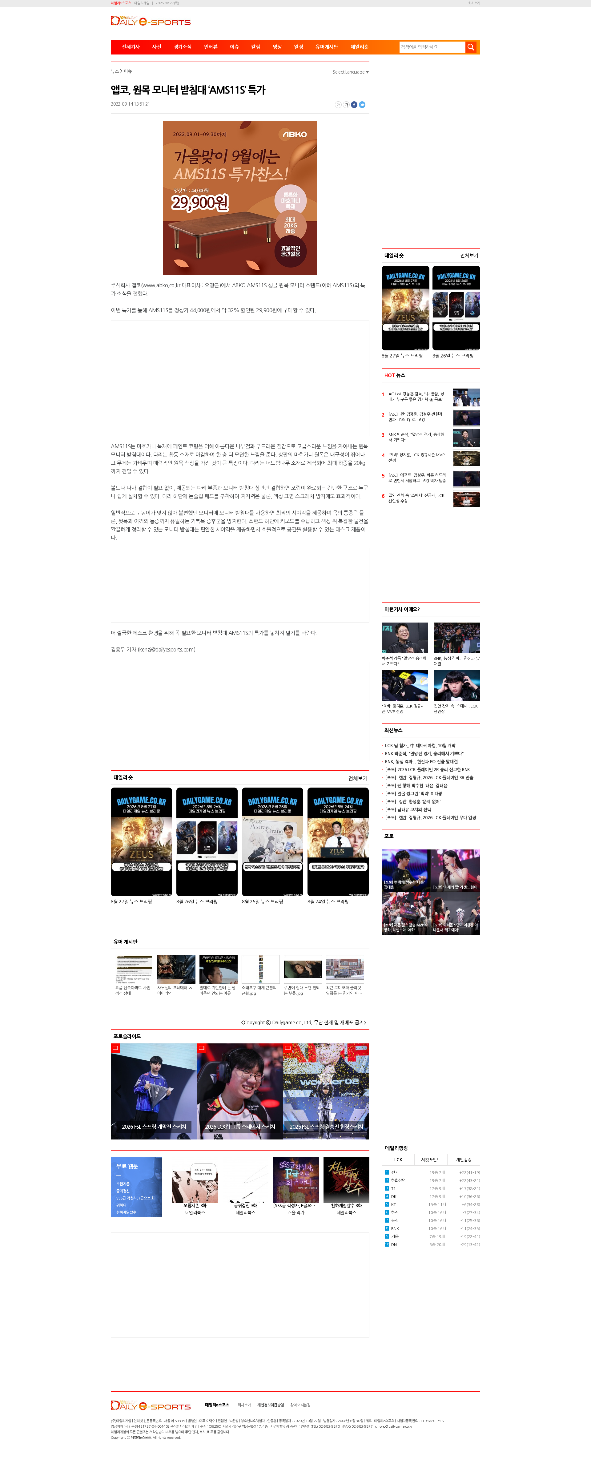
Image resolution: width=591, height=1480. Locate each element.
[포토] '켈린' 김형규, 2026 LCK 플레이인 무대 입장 (430, 818)
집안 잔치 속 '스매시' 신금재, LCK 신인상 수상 (416, 498)
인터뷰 (211, 47)
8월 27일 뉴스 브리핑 (131, 901)
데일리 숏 (123, 777)
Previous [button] (117, 1091)
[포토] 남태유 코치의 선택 (408, 810)
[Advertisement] (191, 377)
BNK (392, 1229)
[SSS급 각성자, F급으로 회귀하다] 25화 (296, 1206)
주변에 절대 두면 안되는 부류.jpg (302, 990)
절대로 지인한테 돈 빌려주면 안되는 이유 (217, 990)
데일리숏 (360, 47)
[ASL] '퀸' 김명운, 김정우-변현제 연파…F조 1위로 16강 (415, 417)
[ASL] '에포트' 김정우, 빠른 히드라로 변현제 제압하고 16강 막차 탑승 (417, 478)
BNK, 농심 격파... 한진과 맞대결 (456, 661)
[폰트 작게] (338, 104)
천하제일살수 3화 (346, 1206)
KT (391, 1205)
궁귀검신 (123, 1191)
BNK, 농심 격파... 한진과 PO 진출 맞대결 (421, 762)
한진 (392, 1213)
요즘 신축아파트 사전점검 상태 (132, 990)
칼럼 (255, 47)
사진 (156, 47)
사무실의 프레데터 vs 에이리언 (174, 990)
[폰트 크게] (346, 104)
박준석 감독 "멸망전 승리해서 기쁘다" (404, 661)
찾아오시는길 (300, 1405)
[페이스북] (354, 104)
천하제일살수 (126, 1212)
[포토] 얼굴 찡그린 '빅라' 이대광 (413, 794)
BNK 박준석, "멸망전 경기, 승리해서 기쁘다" (416, 437)
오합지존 (123, 1184)
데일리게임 (141, 3)
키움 (392, 1237)
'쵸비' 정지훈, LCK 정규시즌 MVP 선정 (416, 457)
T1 (391, 1189)
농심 (392, 1221)
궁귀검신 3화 (245, 1206)
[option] (154, 1091)
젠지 (392, 1173)
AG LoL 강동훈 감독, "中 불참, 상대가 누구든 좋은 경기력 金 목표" (416, 396)
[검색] (470, 47)
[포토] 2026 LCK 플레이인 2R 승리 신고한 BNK (427, 770)
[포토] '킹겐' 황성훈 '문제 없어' (413, 802)
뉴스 (115, 71)
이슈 (234, 47)
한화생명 (396, 1181)
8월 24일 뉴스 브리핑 (328, 901)
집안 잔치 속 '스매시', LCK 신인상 (456, 709)
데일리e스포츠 (121, 3)
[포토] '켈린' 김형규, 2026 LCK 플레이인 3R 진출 (429, 778)
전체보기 (358, 778)
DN (390, 1245)
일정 (298, 47)
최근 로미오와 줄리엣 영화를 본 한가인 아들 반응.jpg (344, 991)
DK (391, 1197)
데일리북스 (195, 1213)
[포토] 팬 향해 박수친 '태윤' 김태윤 (416, 786)
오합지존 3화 (195, 1206)
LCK (398, 1160)
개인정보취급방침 (270, 1405)
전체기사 (131, 47)
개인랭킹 (464, 1160)
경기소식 (183, 47)
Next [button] (362, 1091)
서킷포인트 (431, 1160)
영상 (277, 47)
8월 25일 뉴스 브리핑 (262, 901)
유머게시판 (327, 47)
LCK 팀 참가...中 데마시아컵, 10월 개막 (420, 746)
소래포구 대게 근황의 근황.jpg (259, 990)
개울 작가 (295, 1213)
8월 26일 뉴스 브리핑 (197, 901)
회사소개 (474, 3)
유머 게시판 (126, 941)
